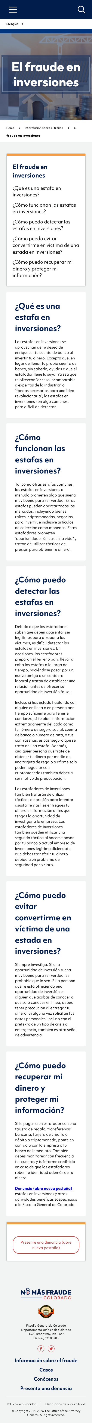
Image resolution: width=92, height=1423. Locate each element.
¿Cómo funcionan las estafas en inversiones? (44, 208)
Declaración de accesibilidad (65, 1404)
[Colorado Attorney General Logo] (46, 1294)
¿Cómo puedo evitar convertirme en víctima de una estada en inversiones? (46, 245)
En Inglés (12, 24)
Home (10, 128)
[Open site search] (82, 10)
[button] (12, 9)
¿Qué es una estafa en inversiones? (37, 191)
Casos (46, 1370)
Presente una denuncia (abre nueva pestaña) (46, 1245)
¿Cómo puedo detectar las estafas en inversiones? (41, 225)
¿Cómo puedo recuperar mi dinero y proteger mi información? (43, 269)
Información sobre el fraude (44, 128)
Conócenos (46, 1379)
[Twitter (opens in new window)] (51, 1348)
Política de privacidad (22, 1404)
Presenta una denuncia (46, 1388)
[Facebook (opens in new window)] (40, 1348)
